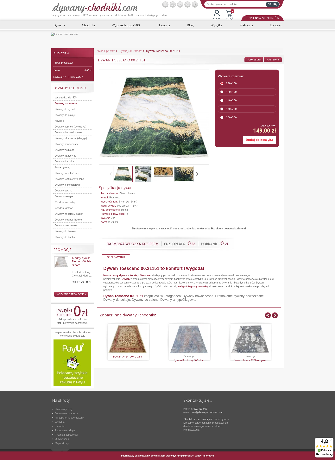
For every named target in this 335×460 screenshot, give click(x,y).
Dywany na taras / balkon (69, 213)
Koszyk (229, 15)
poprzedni (254, 59)
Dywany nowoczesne (67, 144)
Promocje (62, 249)
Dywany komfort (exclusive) (70, 126)
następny (273, 59)
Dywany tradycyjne (65, 155)
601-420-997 (200, 408)
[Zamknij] (278, 456)
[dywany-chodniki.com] (95, 8)
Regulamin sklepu (65, 430)
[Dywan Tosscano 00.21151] (123, 174)
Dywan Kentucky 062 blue (189, 360)
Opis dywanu (116, 257)
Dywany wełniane (64, 149)
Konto (216, 18)
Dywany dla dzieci (65, 161)
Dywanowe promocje (66, 413)
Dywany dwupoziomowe (68, 132)
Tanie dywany (62, 167)
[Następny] (197, 174)
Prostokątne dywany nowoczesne (239, 296)
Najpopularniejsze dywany (69, 417)
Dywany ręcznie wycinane (69, 178)
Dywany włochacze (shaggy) (71, 138)
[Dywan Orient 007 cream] (127, 339)
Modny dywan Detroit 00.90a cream (82, 261)
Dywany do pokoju (65, 115)
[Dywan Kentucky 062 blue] (189, 339)
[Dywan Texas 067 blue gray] (250, 339)
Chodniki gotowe (64, 208)
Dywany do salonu (66, 103)
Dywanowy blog (63, 409)
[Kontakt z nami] (180, 4)
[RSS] (187, 4)
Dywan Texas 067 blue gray (250, 360)
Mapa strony (62, 443)
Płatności (246, 25)
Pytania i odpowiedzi (66, 434)
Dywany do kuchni (65, 237)
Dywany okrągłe (64, 196)
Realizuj (74, 76)
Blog (190, 25)
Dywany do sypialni (66, 109)
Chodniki (88, 25)
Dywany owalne (63, 190)
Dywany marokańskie (67, 173)
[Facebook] (195, 4)
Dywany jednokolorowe (67, 184)
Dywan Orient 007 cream (127, 356)
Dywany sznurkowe (66, 225)
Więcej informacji (204, 455)
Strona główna (106, 51)
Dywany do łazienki (66, 231)
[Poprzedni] (111, 174)
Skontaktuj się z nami (195, 419)
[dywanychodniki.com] (165, 4)
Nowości (163, 25)
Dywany (59, 25)
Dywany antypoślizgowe (68, 219)
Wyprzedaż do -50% (126, 25)
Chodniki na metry (65, 202)
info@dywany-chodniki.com (207, 412)
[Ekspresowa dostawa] (167, 39)
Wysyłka (217, 25)
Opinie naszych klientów (263, 18)
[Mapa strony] (173, 4)
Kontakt (275, 25)
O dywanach (62, 439)
